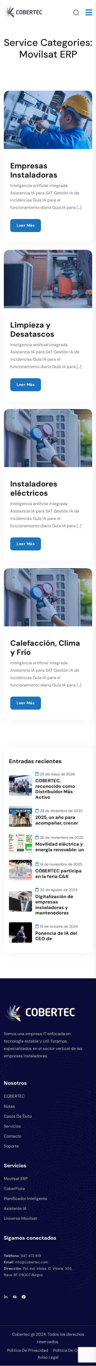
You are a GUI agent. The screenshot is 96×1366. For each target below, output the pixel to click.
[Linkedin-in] (6, 1297)
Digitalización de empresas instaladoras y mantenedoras (54, 905)
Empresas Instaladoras (33, 170)
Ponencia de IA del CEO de (56, 936)
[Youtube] (15, 1297)
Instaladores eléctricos (33, 488)
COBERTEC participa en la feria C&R (58, 874)
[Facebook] (24, 1297)
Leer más (26, 225)
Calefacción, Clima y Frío (45, 647)
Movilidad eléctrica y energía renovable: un (59, 847)
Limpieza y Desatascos (32, 329)
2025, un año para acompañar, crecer (56, 820)
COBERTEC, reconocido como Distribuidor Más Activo (55, 789)
